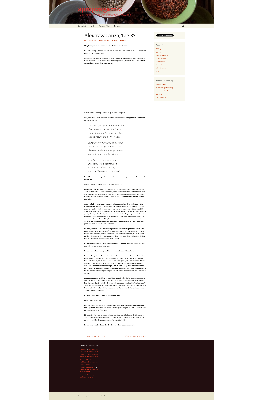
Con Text (158, 52)
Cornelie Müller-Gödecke (87, 360)
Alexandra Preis (161, 84)
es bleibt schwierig (162, 55)
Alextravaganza (105, 40)
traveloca (159, 94)
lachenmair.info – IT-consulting (165, 91)
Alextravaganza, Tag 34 (135, 336)
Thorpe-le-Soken (104, 26)
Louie (93, 26)
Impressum (117, 26)
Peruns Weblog (161, 65)
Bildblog (158, 49)
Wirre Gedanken (161, 68)
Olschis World (160, 62)
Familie (115, 40)
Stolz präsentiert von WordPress (98, 396)
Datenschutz (82, 26)
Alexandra (124, 40)
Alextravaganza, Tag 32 (95, 336)
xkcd (157, 71)
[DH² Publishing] (161, 97)
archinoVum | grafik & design (165, 88)
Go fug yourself (161, 58)
